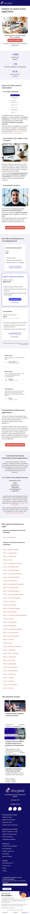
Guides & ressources (8, 852)
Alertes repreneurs (7, 838)
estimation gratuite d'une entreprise (15, 514)
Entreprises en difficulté (8, 840)
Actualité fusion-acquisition (9, 847)
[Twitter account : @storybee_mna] (19, 810)
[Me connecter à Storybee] (28, 3)
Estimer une (9, 539)
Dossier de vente (7, 823)
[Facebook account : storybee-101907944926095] (10, 810)
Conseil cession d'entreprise (10, 826)
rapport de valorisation (20, 131)
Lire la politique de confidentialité (8, 907)
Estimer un (7, 561)
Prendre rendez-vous (15, 299)
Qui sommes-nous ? (7, 864)
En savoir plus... (15, 302)
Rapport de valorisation (8, 821)
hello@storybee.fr (15, 805)
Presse (4, 869)
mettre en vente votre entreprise (13, 133)
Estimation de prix (7, 818)
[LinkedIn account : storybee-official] (15, 810)
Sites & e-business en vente (10, 833)
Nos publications (7, 850)
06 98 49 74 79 (15, 801)
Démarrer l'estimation (15, 267)
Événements (5, 855)
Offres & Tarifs (6, 867)
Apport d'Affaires (7, 858)
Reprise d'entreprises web (9, 835)
